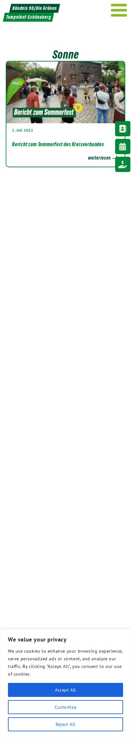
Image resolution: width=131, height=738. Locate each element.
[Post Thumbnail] (65, 92)
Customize (65, 707)
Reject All (65, 724)
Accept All (65, 690)
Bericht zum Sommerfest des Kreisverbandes (58, 144)
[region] (65, 683)
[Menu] (119, 10)
